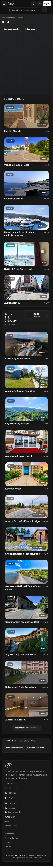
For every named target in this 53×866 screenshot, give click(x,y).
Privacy (7, 842)
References (9, 834)
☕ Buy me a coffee (13, 812)
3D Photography (11, 825)
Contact (8, 846)
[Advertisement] (26, 63)
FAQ (6, 829)
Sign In (47, 4)
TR (39, 4)
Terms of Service (11, 838)
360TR (4, 18)
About (7, 821)
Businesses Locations (20, 741)
